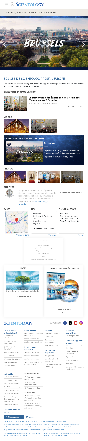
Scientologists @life (72, 336)
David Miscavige (61, 421)
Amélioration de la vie (31, 359)
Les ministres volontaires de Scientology (37, 424)
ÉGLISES (43, 240)
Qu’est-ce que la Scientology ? (10, 331)
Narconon (23, 427)
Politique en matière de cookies (70, 433)
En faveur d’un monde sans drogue (39, 427)
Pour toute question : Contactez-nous (32, 378)
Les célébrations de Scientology (52, 360)
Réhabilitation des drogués (13, 387)
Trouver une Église (43, 245)
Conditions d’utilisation (50, 435)
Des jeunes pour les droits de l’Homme (16, 429)
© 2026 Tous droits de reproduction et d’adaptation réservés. (22, 434)
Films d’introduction (51, 345)
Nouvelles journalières (71, 331)
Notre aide (8, 374)
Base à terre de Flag (43, 253)
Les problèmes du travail (32, 339)
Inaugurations (50, 356)
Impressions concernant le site (30, 383)
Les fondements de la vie (33, 342)
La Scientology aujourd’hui (51, 351)
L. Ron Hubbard (8, 421)
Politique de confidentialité (51, 433)
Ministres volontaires (11, 405)
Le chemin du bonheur (11, 377)
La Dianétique (19, 421)
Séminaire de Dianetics (32, 352)
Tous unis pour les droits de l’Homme (64, 427)
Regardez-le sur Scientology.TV (57, 157)
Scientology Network (32, 421)
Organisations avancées (43, 251)
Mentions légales (63, 435)
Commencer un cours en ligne (13, 424)
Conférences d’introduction (50, 341)
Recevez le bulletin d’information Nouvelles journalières (32, 398)
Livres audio (49, 337)
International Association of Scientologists (65, 424)
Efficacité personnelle (31, 356)
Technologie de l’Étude (11, 380)
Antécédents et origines (12, 352)
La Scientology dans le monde (74, 341)
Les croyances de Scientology (10, 342)
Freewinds (43, 256)
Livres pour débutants (52, 333)
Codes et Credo (9, 356)
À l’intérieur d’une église (12, 359)
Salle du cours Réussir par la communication (33, 363)
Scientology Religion (47, 421)
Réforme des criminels (11, 383)
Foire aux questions (10, 362)
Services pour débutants (30, 348)
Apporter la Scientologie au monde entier (43, 259)
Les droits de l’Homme (11, 393)
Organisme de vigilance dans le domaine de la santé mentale (12, 399)
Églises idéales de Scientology (43, 248)
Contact (81, 235)
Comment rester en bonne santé (12, 410)
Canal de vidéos (9, 366)
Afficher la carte (22, 235)
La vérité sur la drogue (11, 390)
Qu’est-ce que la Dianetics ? (9, 348)
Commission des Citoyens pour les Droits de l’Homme (47, 429)
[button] (8, 44)
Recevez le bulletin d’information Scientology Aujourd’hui (33, 405)
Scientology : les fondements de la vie (22, 291)
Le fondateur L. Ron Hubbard (9, 337)
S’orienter (52, 235)
